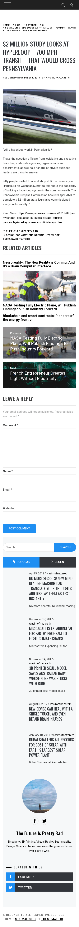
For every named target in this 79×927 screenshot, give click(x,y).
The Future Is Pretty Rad (22, 231)
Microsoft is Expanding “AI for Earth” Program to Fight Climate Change (50, 633)
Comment (10, 425)
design (10, 235)
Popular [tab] (23, 562)
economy (22, 235)
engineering (36, 235)
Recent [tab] (60, 562)
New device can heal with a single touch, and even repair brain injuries (51, 714)
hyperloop (53, 235)
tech (26, 239)
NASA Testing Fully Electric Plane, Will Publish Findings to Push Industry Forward (39, 307)
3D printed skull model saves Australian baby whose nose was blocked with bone (49, 675)
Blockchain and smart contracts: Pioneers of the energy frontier (38, 318)
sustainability (12, 239)
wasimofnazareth (57, 77)
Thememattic (52, 919)
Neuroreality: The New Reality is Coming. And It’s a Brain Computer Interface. (39, 264)
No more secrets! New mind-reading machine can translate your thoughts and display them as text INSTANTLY (51, 588)
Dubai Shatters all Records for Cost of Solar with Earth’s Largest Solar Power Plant (51, 747)
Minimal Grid (25, 919)
